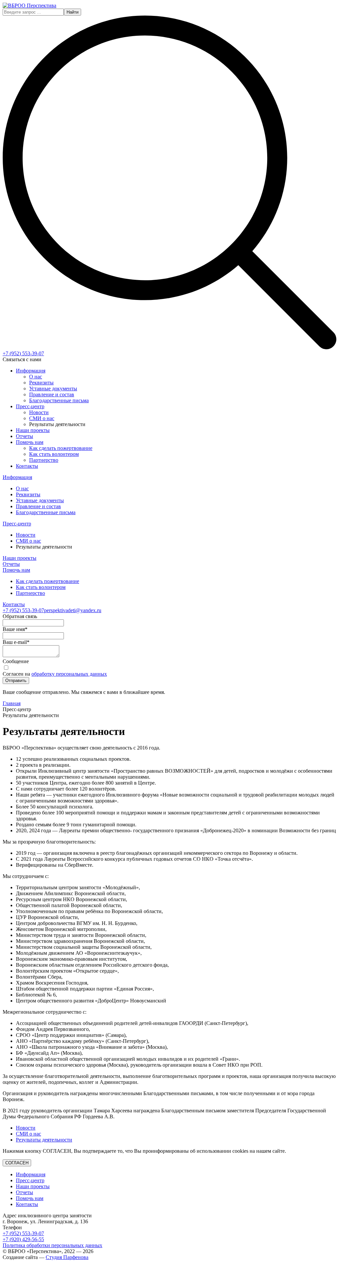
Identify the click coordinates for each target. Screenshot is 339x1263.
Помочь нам (29, 442)
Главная (12, 703)
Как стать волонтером (54, 454)
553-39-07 (23, 353)
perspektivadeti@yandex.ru (72, 610)
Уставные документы (53, 388)
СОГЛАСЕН (16, 1162)
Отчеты (24, 436)
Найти (72, 12)
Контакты (27, 466)
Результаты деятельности (44, 1139)
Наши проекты (33, 430)
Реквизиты (41, 382)
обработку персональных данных (69, 674)
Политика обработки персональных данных (52, 1245)
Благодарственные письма (59, 400)
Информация (30, 370)
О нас (35, 376)
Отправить (15, 680)
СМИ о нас (41, 418)
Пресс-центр (30, 406)
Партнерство (43, 460)
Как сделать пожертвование (60, 448)
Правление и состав (51, 394)
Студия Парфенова (67, 1257)
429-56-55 (23, 1239)
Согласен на (55, 674)
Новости (39, 412)
